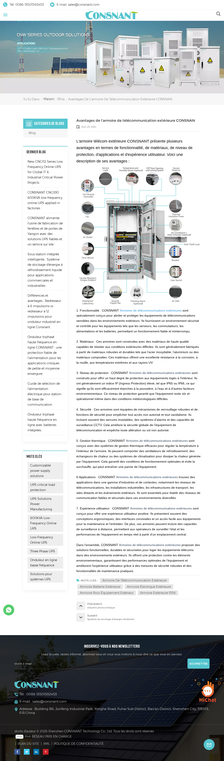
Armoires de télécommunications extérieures (151, 310)
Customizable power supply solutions (40, 470)
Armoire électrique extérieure (149, 587)
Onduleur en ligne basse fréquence (43, 562)
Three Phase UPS (42, 551)
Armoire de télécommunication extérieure (134, 580)
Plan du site (28, 744)
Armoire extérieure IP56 (158, 593)
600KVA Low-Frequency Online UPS (43, 523)
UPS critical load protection (42, 487)
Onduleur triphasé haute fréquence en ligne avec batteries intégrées (42, 422)
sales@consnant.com (84, 5)
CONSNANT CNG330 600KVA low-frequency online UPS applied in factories (45, 200)
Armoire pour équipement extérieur (106, 593)
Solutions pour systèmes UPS (41, 576)
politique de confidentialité (79, 744)
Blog (61, 99)
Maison (49, 99)
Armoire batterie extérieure (100, 587)
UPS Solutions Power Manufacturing (41, 504)
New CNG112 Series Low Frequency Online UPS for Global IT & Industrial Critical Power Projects (45, 172)
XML (46, 744)
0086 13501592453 (29, 5)
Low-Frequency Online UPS (41, 539)
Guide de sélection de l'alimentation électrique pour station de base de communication (44, 394)
